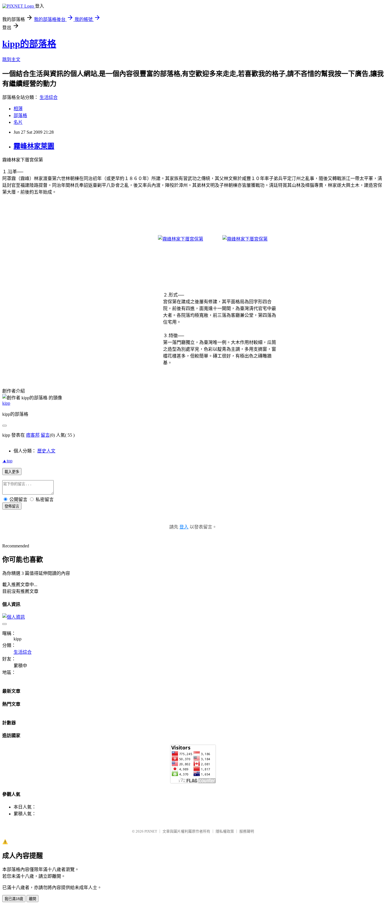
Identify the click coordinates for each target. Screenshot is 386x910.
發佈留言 (12, 506)
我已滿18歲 (14, 899)
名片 (18, 122)
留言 (45, 435)
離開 (32, 899)
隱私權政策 (225, 831)
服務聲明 (246, 831)
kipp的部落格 (29, 44)
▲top (7, 460)
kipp (6, 403)
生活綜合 (49, 97)
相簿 (18, 108)
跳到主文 (11, 59)
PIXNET (150, 831)
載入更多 (12, 472)
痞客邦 (33, 435)
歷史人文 (46, 450)
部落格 (20, 115)
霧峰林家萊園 (34, 146)
